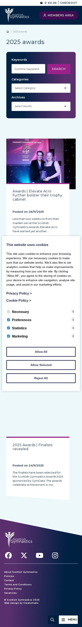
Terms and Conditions (18, 584)
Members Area (60, 15)
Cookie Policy (18, 300)
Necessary (20, 312)
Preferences (21, 320)
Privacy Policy (13, 588)
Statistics (19, 328)
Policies (9, 576)
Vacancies (10, 593)
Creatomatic (31, 603)
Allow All (41, 351)
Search (59, 69)
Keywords (19, 60)
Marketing (20, 336)
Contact (9, 580)
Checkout (68, 2)
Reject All (41, 378)
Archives (18, 97)
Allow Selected (41, 365)
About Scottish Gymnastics (21, 572)
